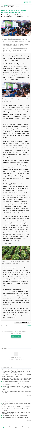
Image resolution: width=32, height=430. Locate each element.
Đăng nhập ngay (16, 336)
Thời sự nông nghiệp (8, 6)
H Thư (5, 5)
